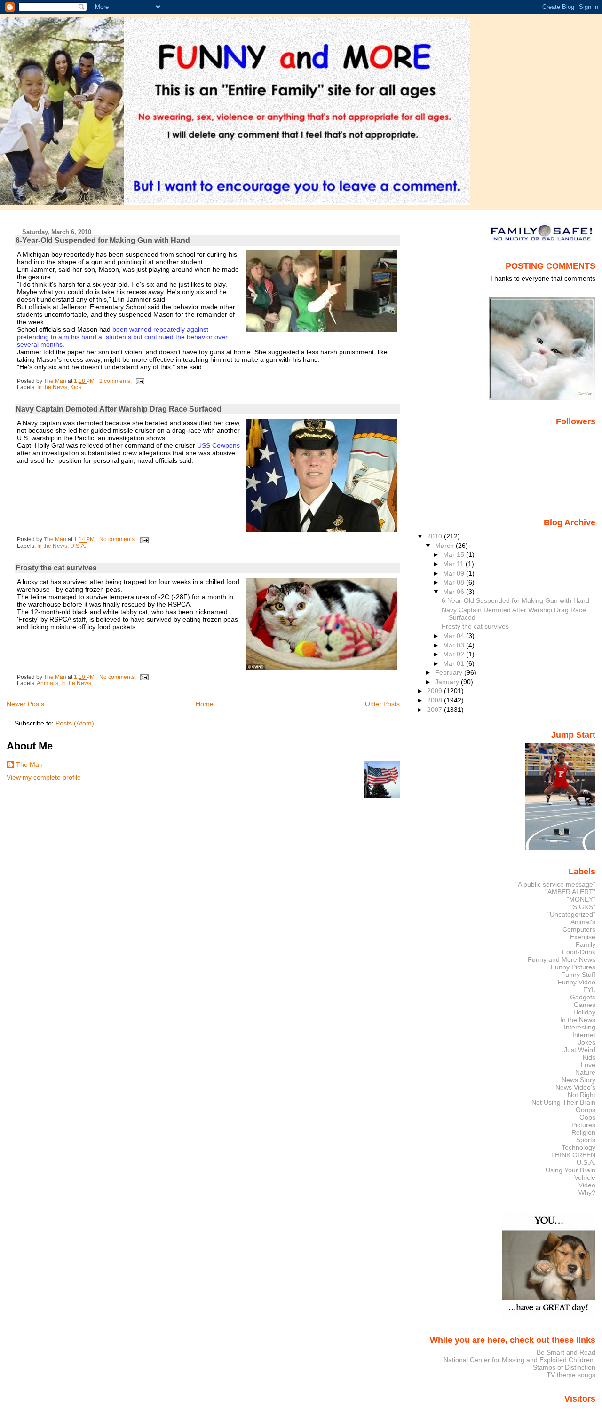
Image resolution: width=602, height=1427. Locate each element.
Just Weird (579, 1049)
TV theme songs (571, 1375)
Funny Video (576, 982)
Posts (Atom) (74, 723)
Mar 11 (454, 564)
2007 (435, 709)
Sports (585, 1140)
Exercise (582, 937)
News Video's (575, 1087)
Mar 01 (454, 663)
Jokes (586, 1042)
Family (585, 944)
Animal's (47, 683)
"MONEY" (581, 899)
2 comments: (116, 381)
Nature (585, 1072)
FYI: (589, 989)
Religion (583, 1132)
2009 (435, 690)
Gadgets (582, 997)
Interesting (579, 1027)
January (448, 682)
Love (588, 1064)
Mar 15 (454, 554)
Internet (583, 1034)
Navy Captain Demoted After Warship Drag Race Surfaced (119, 409)
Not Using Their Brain (563, 1102)
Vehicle (584, 1177)
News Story (578, 1080)
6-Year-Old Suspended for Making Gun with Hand (103, 240)
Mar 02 (454, 654)
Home (205, 704)
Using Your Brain (570, 1170)
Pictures (583, 1125)
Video (586, 1185)
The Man (29, 764)
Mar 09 (454, 573)
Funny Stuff (578, 974)
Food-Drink (578, 952)
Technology (578, 1147)
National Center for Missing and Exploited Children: (519, 1360)
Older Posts (382, 704)
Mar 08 (454, 582)
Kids (75, 387)
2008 (435, 700)
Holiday (584, 1012)
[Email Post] (139, 381)
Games (584, 1004)
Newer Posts (25, 704)
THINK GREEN (573, 1155)
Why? (586, 1192)
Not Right (581, 1095)
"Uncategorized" (571, 914)
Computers (578, 929)
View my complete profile (44, 777)
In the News (52, 387)
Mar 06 (454, 591)
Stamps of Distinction (564, 1367)
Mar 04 (454, 635)
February (449, 672)
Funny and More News (561, 959)
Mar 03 (454, 645)
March (445, 545)
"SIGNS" (582, 907)
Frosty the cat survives (56, 568)
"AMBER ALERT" (570, 892)
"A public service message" (555, 884)
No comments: (118, 539)
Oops (587, 1117)
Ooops (585, 1110)
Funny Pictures (573, 967)
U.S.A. (78, 546)
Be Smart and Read (566, 1352)
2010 (435, 536)
